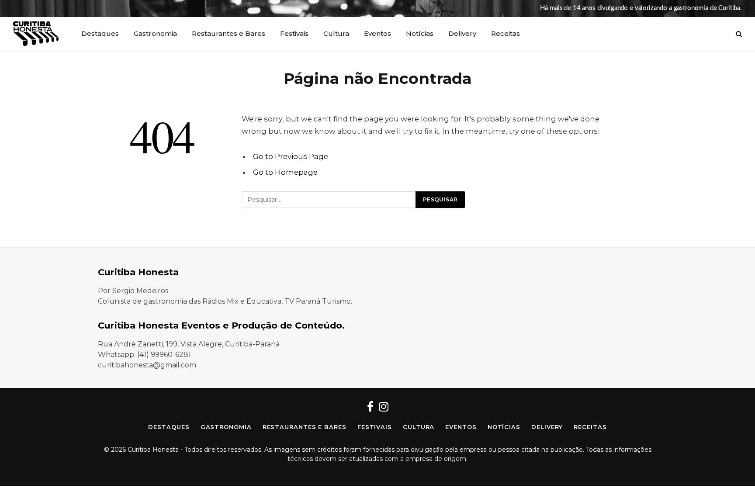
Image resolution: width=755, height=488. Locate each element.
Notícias (419, 33)
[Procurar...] (738, 34)
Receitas (505, 33)
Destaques (100, 33)
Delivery (462, 33)
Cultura (336, 33)
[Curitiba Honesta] (36, 33)
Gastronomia (155, 33)
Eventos (377, 33)
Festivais (294, 33)
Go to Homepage (285, 172)
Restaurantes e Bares (228, 33)
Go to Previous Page (290, 156)
